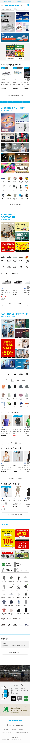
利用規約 (21, 729)
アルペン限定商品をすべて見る (15, 95)
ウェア (18, 102)
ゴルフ (25, 102)
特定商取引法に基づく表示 (22, 732)
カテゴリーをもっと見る (15, 204)
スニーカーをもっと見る (15, 303)
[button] (28, 79)
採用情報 (14, 729)
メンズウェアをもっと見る (15, 443)
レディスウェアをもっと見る (15, 478)
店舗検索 (16, 675)
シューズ (10, 102)
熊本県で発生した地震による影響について (15, 1)
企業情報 (6, 729)
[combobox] (8, 9)
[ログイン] (24, 5)
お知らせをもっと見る (15, 652)
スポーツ (3, 102)
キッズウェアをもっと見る (15, 514)
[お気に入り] (20, 5)
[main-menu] (2, 5)
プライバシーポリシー (7, 732)
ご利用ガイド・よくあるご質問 (16, 725)
